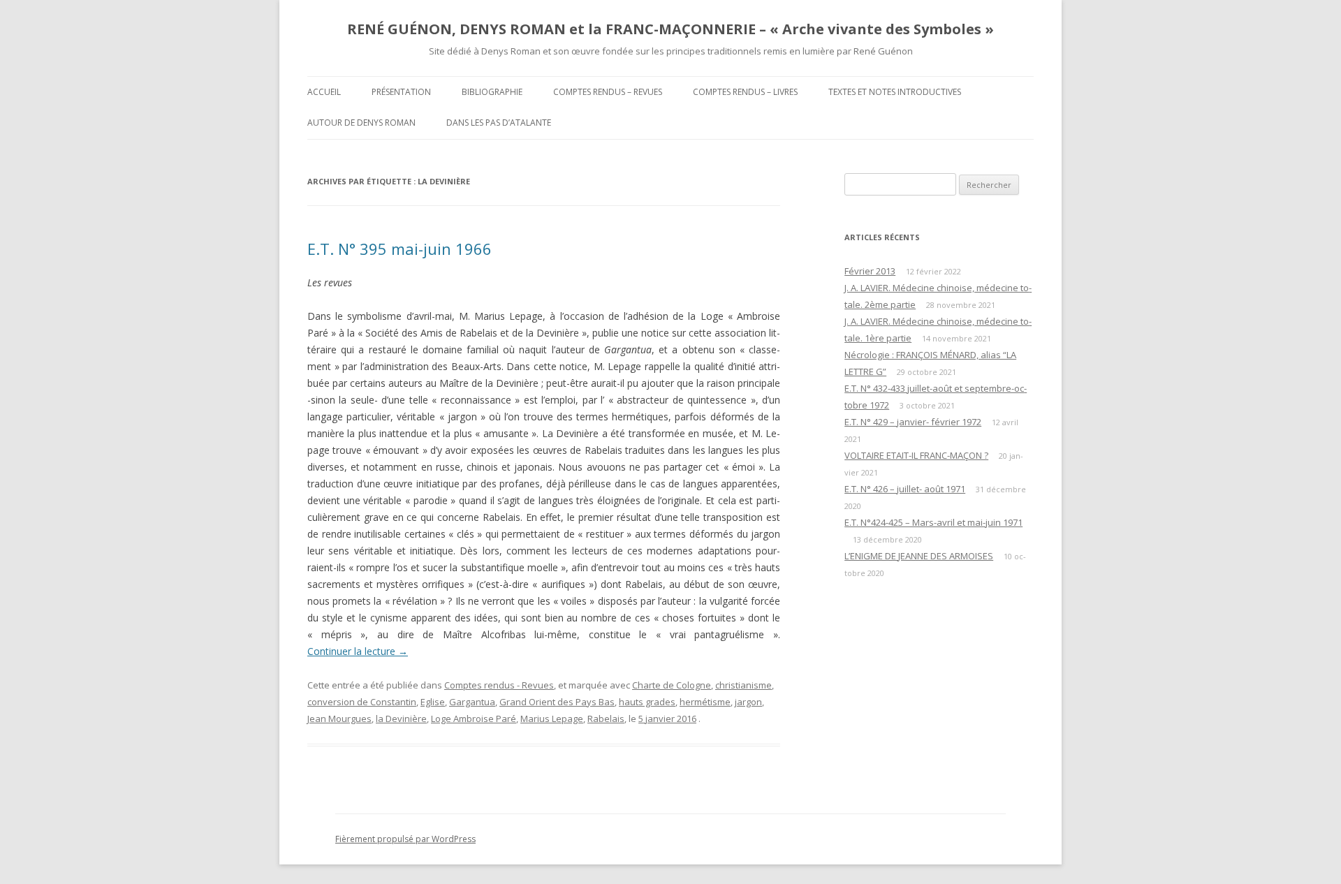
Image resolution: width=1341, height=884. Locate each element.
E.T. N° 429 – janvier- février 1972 (912, 421)
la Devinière (401, 718)
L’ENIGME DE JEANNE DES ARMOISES (918, 556)
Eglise (432, 701)
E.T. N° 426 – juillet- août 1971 (904, 488)
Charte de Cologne (671, 685)
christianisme (743, 685)
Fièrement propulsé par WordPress (405, 839)
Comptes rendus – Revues (607, 92)
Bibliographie (492, 92)
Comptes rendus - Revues (499, 685)
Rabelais (605, 718)
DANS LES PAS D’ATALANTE (498, 122)
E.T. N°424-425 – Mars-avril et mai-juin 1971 (933, 522)
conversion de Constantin (361, 701)
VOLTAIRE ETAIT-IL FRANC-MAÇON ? (916, 455)
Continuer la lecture (357, 651)
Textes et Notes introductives (894, 92)
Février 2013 (869, 271)
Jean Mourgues (339, 718)
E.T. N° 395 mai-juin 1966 (399, 248)
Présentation (401, 92)
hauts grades (647, 701)
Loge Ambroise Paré (473, 718)
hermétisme (705, 701)
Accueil (324, 92)
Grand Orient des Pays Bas (557, 701)
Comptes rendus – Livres (745, 92)
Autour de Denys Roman (361, 122)
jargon (748, 701)
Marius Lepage (551, 718)
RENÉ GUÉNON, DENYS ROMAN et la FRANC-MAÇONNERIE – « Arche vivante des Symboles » (670, 29)
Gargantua (472, 701)
